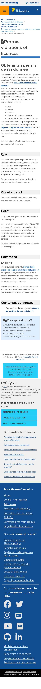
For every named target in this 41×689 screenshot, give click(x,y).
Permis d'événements (9, 27)
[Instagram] (9, 617)
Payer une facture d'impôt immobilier (19, 459)
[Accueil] (2, 20)
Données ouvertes (14, 576)
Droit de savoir (29, 672)
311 (5, 386)
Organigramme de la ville (19, 580)
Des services (10, 20)
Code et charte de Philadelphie (14, 541)
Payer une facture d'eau (14, 454)
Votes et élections (14, 571)
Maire (7, 495)
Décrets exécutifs (14, 559)
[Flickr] (22, 628)
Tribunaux (10, 504)
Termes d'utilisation (13, 672)
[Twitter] (21, 606)
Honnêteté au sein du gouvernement (16, 565)
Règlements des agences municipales (18, 553)
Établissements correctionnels (16, 445)
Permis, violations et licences (12, 22)
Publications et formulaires (20, 662)
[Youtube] (10, 628)
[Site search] (37, 10)
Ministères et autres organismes (16, 647)
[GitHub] (9, 639)
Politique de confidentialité (15, 674)
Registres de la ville (15, 548)
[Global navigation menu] (4, 10)
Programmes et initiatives (19, 658)
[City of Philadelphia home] (21, 10)
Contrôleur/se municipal (18, 513)
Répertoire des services (17, 654)
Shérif (7, 517)
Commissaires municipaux (19, 522)
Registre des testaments (18, 526)
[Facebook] (9, 606)
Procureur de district (16, 508)
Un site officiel (8, 3)
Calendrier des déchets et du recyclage (20, 472)
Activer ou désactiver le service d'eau (19, 476)
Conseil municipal (14, 499)
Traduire (33, 3)
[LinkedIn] (20, 639)
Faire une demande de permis (12, 24)
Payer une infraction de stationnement (20, 449)
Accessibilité (33, 674)
